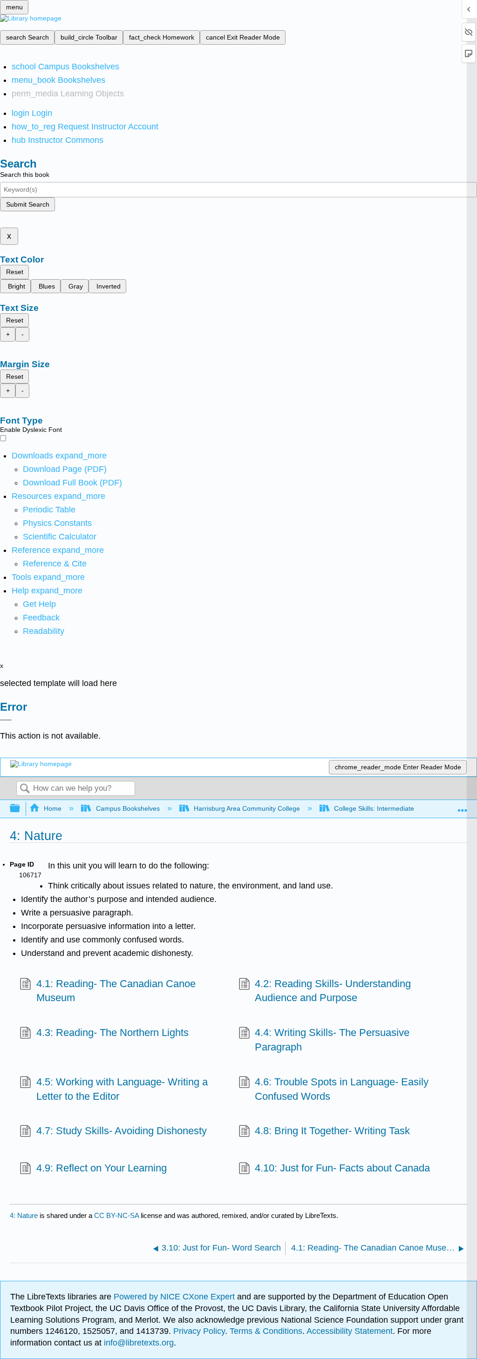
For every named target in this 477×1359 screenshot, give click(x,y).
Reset (14, 272)
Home (52, 808)
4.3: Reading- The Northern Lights (112, 1032)
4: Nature (24, 1215)
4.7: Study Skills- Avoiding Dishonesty (121, 1131)
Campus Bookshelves (127, 808)
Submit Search (27, 204)
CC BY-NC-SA (117, 1215)
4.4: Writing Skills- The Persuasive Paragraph (332, 1040)
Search (24, 789)
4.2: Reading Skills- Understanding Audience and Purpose (333, 991)
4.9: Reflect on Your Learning (101, 1168)
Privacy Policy (199, 1331)
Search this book (24, 174)
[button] (41, 617)
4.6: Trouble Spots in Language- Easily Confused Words (342, 1089)
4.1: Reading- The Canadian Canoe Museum (116, 991)
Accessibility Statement (350, 1331)
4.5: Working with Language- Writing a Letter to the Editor (122, 1089)
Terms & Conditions (266, 1331)
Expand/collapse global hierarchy (21, 808)
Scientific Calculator (59, 536)
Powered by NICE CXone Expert (175, 1296)
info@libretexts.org (138, 1342)
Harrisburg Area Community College (247, 808)
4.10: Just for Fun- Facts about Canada (342, 1168)
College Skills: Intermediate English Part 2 (395, 808)
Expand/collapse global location (462, 806)
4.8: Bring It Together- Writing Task (332, 1131)
